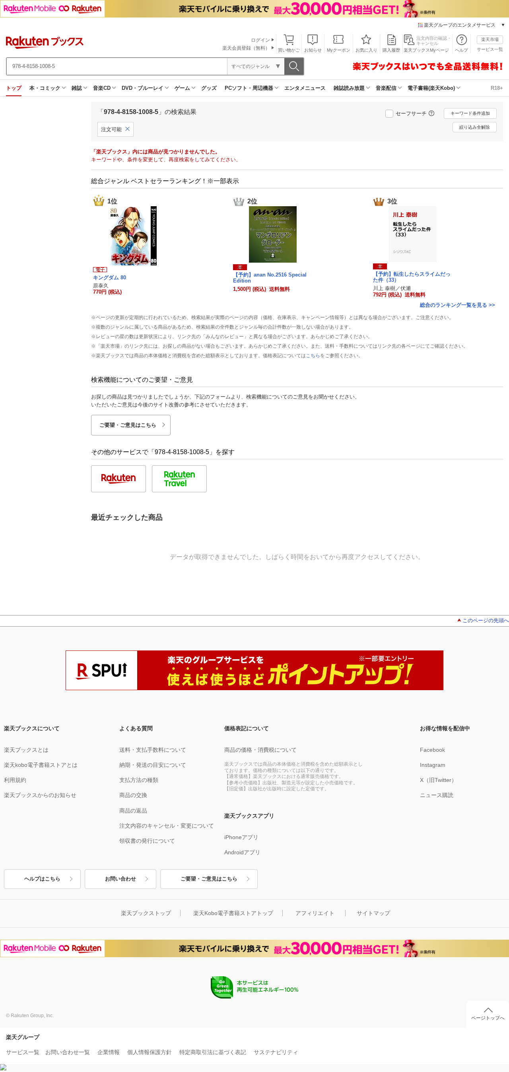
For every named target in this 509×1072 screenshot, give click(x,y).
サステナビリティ (276, 1052)
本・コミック (44, 88)
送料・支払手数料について (152, 750)
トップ (13, 88)
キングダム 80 (109, 278)
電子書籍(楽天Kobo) (431, 88)
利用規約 (15, 780)
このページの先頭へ (485, 620)
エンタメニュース (305, 88)
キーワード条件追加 (470, 113)
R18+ (497, 88)
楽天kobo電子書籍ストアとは (41, 765)
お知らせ (313, 50)
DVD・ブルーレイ (142, 88)
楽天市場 (490, 39)
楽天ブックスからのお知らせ (40, 795)
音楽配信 (386, 88)
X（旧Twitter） (438, 780)
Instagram (432, 765)
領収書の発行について (147, 841)
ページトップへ (488, 1018)
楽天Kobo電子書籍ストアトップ (233, 913)
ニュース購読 (436, 795)
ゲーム (182, 88)
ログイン (260, 40)
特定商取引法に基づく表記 (212, 1052)
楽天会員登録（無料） (246, 48)
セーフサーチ (411, 113)
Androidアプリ (242, 852)
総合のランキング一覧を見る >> (457, 305)
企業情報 (108, 1052)
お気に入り (366, 50)
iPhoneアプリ (241, 837)
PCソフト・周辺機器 (249, 88)
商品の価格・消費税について (260, 750)
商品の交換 (133, 795)
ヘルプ (461, 50)
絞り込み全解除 (474, 127)
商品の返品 (133, 810)
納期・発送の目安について (152, 765)
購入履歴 (391, 50)
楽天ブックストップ (146, 913)
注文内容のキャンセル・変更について (166, 825)
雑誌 (77, 88)
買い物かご (289, 50)
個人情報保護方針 (149, 1052)
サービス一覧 (490, 49)
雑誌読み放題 (349, 88)
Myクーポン (338, 50)
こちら (313, 355)
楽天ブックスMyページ (426, 50)
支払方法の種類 (138, 780)
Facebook (432, 750)
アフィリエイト (314, 913)
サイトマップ (373, 913)
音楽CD (102, 88)
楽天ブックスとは (26, 750)
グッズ (209, 88)
